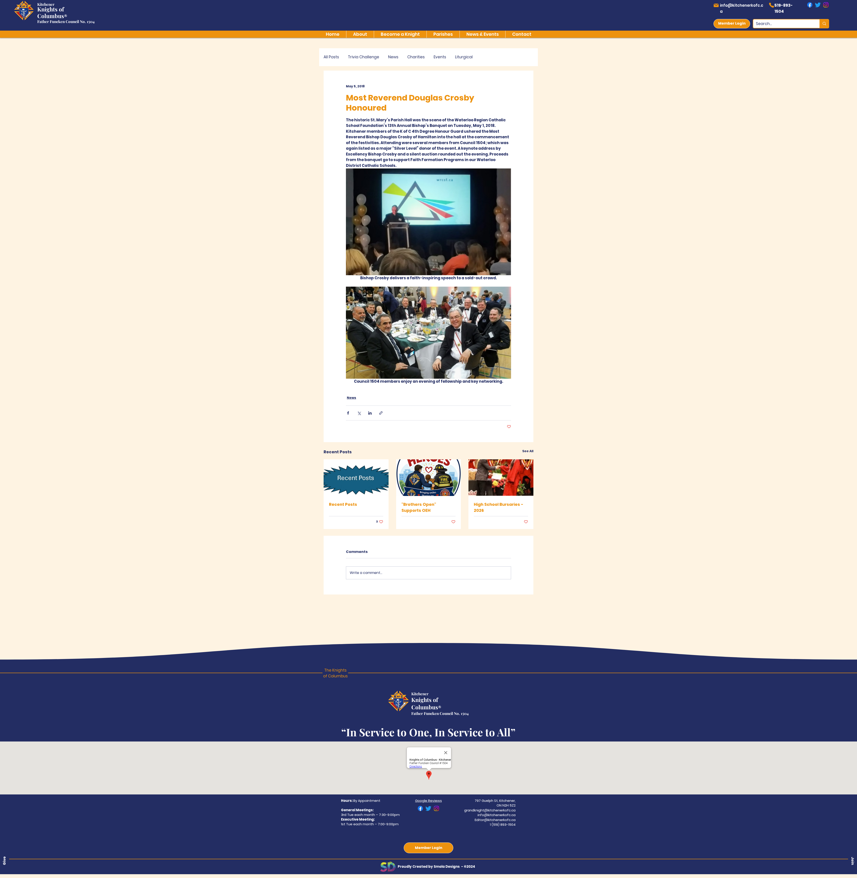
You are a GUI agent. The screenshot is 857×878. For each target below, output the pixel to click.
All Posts (331, 57)
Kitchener (45, 4)
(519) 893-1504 (504, 824)
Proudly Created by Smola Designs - (431, 866)
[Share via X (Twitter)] (359, 413)
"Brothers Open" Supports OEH (418, 507)
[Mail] (716, 5)
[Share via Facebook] (348, 413)
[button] (852, 861)
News (393, 57)
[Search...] (824, 23)
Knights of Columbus (50, 12)
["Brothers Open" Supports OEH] (428, 477)
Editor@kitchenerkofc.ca (495, 819)
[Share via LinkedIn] (370, 413)
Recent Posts (343, 504)
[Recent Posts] (356, 477)
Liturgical (464, 57)
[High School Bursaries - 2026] (500, 477)
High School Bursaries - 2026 (498, 507)
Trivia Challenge (363, 57)
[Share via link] (381, 413)
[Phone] (771, 5)
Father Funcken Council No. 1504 (66, 21)
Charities (416, 57)
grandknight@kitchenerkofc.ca (490, 810)
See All (527, 451)
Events (440, 57)
